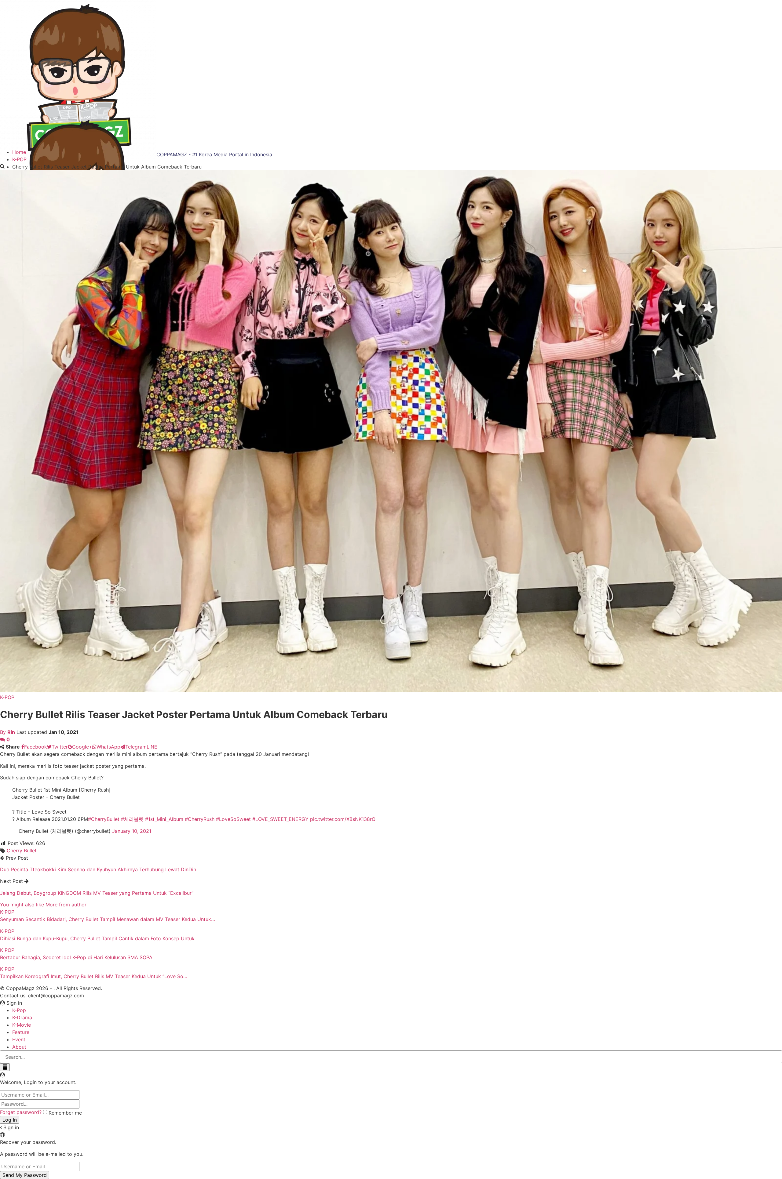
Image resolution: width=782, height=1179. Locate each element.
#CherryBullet (103, 819)
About (19, 1047)
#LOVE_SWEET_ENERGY (280, 819)
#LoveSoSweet (233, 819)
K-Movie (21, 1025)
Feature (20, 1032)
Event (18, 1039)
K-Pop (19, 1010)
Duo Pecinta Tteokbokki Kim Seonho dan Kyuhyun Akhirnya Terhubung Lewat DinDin (98, 869)
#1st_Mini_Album (164, 819)
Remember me (65, 1112)
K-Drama (22, 1017)
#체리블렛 (132, 819)
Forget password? (21, 1112)
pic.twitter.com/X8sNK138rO (342, 819)
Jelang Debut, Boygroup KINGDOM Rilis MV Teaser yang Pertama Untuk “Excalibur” (96, 893)
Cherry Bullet (22, 850)
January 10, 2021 (131, 831)
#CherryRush (199, 819)
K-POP (7, 697)
